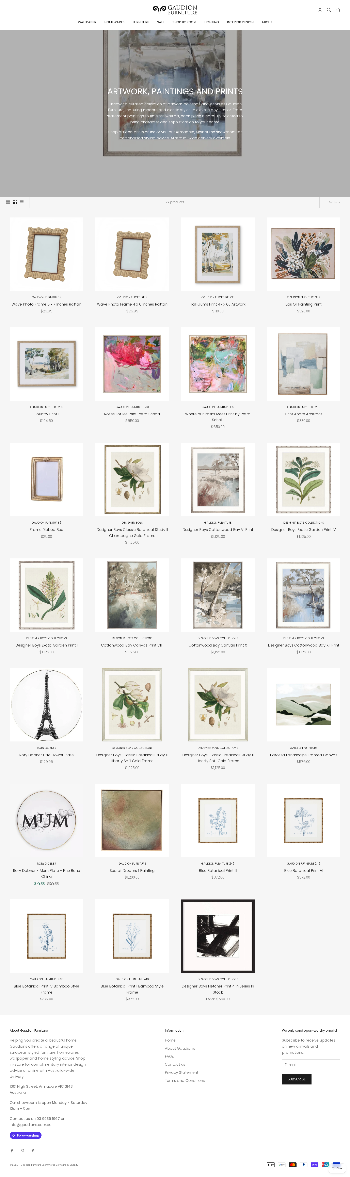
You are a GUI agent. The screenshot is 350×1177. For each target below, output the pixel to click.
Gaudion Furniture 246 (218, 864)
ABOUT (267, 22)
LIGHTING (211, 22)
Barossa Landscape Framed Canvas (303, 754)
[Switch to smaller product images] (15, 202)
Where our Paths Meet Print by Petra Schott (218, 417)
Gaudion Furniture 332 (303, 297)
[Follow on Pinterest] (33, 1151)
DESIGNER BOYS (132, 523)
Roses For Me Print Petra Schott (132, 413)
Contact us (175, 1064)
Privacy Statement (181, 1072)
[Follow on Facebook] (12, 1151)
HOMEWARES (114, 22)
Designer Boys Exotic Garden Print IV (303, 529)
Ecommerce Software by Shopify (60, 1164)
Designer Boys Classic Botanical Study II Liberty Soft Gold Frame (218, 758)
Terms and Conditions (185, 1080)
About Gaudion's (180, 1048)
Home (170, 1040)
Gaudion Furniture (218, 523)
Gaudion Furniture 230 (218, 297)
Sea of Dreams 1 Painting (132, 870)
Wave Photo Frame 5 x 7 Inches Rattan (46, 304)
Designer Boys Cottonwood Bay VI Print (217, 529)
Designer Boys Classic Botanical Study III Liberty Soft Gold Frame (132, 758)
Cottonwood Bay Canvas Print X (218, 645)
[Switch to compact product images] (21, 202)
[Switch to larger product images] (8, 202)
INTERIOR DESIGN (240, 22)
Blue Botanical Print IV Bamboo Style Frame (46, 989)
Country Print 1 (46, 413)
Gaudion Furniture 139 (218, 407)
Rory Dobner (46, 748)
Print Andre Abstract (303, 413)
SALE (160, 22)
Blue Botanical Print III (218, 870)
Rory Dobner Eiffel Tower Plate (46, 754)
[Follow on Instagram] (22, 1151)
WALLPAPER (87, 22)
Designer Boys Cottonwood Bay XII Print (303, 645)
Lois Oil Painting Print (303, 304)
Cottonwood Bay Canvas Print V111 (132, 645)
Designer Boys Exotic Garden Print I (46, 645)
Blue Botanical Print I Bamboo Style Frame (132, 989)
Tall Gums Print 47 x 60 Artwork (217, 304)
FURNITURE (141, 22)
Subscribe (297, 1079)
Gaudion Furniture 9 (47, 297)
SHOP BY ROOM (184, 22)
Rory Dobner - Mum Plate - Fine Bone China (46, 873)
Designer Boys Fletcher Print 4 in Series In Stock (218, 989)
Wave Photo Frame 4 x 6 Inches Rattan (132, 304)
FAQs (169, 1056)
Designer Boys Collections (303, 523)
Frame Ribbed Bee (46, 529)
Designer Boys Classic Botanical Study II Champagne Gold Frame (132, 532)
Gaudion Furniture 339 (132, 407)
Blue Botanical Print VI (303, 870)
